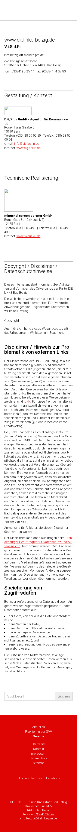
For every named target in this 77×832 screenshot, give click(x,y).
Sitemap (38, 763)
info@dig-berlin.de (26, 144)
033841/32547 (44, 814)
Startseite (39, 744)
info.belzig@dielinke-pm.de (38, 818)
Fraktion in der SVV (38, 732)
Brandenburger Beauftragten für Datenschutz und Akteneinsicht (38, 542)
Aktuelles (38, 727)
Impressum (38, 753)
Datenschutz (38, 758)
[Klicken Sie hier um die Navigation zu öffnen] (67, 10)
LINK (27, 401)
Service (38, 736)
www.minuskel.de (28, 236)
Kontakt (38, 749)
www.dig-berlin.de (28, 148)
